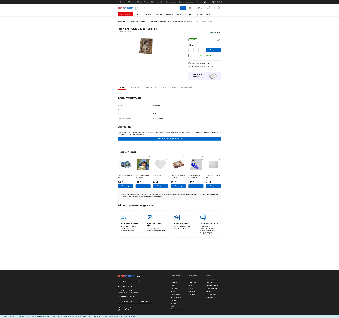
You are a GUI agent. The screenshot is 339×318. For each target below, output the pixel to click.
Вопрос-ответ (210, 280)
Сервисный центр (211, 288)
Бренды (173, 303)
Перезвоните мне (172, 2)
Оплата (173, 285)
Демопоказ (192, 294)
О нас (190, 280)
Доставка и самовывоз (187, 2)
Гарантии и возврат (212, 285)
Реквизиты (209, 282)
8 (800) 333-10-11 (217, 2)
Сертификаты (192, 282)
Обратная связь (211, 294)
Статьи (190, 288)
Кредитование (175, 294)
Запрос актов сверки (177, 309)
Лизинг (173, 291)
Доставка (174, 282)
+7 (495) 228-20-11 (205, 2)
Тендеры (173, 300)
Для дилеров (175, 288)
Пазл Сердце (157, 175)
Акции (173, 280)
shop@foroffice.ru (136, 2)
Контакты (191, 291)
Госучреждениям (176, 297)
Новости (191, 285)
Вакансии (209, 291)
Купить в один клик (205, 55)
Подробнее (131, 316)
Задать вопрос (144, 301)
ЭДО (172, 306)
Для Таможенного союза (211, 298)
